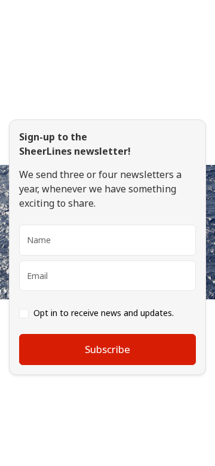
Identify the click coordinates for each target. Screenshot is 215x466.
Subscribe (107, 349)
